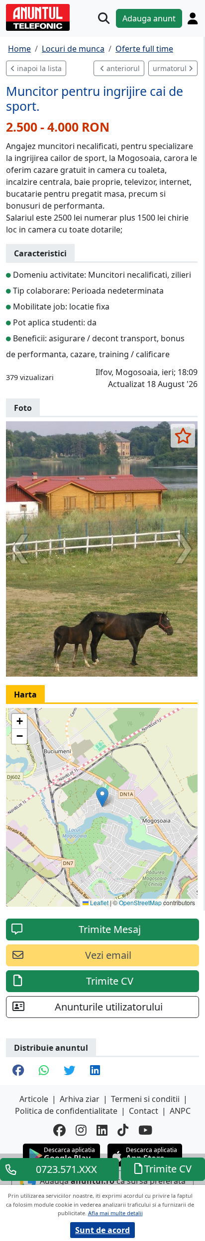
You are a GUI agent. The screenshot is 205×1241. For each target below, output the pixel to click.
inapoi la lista (38, 68)
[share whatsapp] (43, 1071)
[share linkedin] (95, 1071)
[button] (102, 797)
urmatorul (171, 68)
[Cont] (193, 18)
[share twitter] (69, 1071)
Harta (25, 694)
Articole (33, 1098)
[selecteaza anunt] (183, 436)
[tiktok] (122, 1130)
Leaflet (98, 902)
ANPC (180, 1110)
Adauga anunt (149, 18)
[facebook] (59, 1130)
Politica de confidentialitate (66, 1110)
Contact (143, 1110)
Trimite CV (109, 981)
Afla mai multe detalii (115, 1213)
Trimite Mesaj (110, 929)
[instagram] (81, 1130)
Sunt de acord (102, 1230)
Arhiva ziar (80, 1098)
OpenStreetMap (140, 902)
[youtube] (145, 1130)
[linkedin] (102, 1130)
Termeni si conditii (145, 1098)
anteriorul (122, 68)
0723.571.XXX (66, 1169)
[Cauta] (104, 18)
